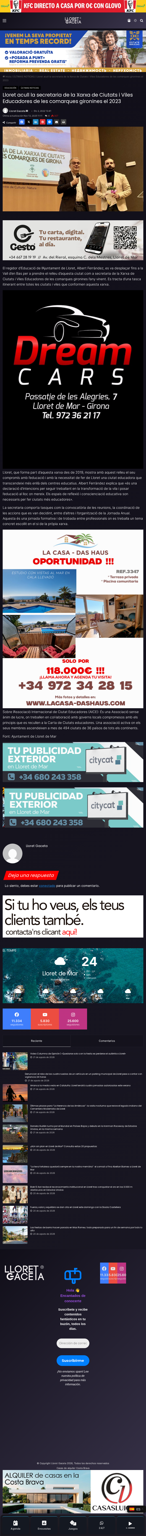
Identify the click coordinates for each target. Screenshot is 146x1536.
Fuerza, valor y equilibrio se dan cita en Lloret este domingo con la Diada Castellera (75, 1207)
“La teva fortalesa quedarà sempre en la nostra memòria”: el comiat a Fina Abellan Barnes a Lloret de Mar (85, 1168)
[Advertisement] (49, 1426)
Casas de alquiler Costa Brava (73, 1468)
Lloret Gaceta (17, 111)
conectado (47, 886)
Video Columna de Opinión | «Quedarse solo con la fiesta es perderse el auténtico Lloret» (78, 1053)
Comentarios (107, 1041)
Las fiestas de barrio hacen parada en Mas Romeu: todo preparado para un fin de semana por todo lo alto (86, 1229)
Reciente (36, 1041)
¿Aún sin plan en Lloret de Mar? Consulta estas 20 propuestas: (63, 1146)
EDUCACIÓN (10, 88)
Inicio (8, 76)
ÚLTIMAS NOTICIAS (24, 76)
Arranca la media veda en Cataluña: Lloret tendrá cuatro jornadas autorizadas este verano (80, 1085)
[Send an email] (27, 111)
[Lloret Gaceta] (73, 20)
